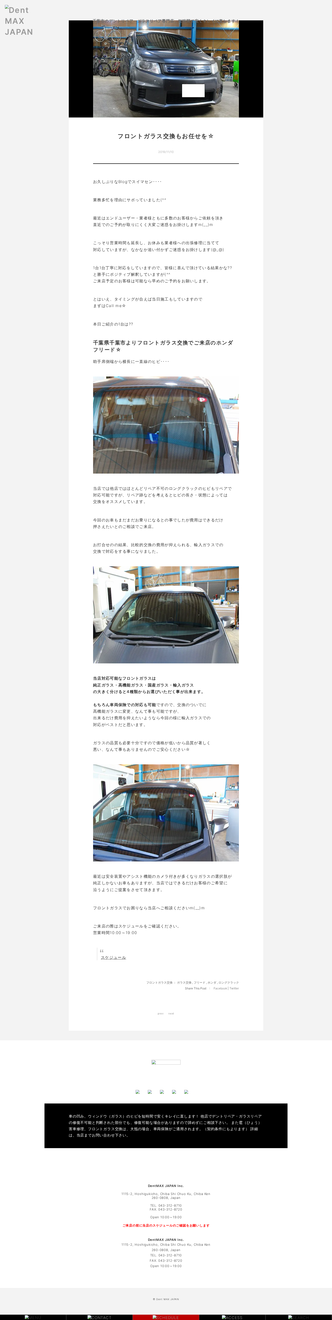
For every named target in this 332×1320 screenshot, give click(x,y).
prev (161, 1013)
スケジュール (113, 957)
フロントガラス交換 (159, 982)
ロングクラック (228, 982)
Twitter (234, 988)
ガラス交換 (184, 982)
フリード (199, 982)
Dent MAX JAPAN (167, 1299)
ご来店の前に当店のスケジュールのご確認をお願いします (166, 1225)
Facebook (221, 988)
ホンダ (212, 982)
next (171, 1013)
